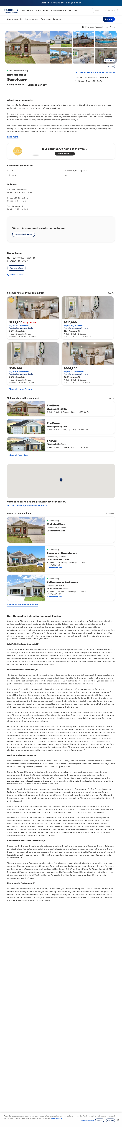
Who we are (27, 10)
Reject (99, 1120)
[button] (109, 19)
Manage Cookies (87, 1120)
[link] (27, 47)
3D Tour (111, 66)
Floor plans (46, 19)
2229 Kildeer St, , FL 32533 (96, 72)
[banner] (61, 3)
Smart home (42, 10)
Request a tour (16, 268)
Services (73, 10)
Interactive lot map (23, 234)
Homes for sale (31, 19)
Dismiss (110, 1120)
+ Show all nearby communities (22, 604)
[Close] (118, 1120)
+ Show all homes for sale (19, 389)
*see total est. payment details (21, 327)
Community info (14, 19)
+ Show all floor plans (17, 455)
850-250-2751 (16, 274)
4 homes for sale (54, 596)
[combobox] (105, 10)
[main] (61, 575)
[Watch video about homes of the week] (25, 150)
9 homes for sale (54, 567)
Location (57, 19)
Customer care (58, 10)
